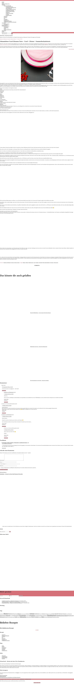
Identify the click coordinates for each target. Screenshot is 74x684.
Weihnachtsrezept (28, 617)
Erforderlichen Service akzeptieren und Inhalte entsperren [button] (10, 677)
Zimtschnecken (49, 617)
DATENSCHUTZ (28, 679)
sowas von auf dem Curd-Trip (5, 44)
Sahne (11, 615)
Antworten (4, 390)
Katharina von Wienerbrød (8, 392)
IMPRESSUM (22, 679)
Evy (2, 385)
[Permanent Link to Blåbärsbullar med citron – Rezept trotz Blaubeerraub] (15, 346)
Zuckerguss (57, 617)
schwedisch (32, 615)
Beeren (24, 262)
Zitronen (51, 262)
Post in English (71, 49)
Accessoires (4, 647)
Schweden (27, 615)
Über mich (4, 655)
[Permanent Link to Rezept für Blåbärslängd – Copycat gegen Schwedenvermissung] (15, 312)
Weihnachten (23, 617)
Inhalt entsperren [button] (3, 676)
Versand (3, 649)
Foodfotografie (4, 656)
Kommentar (2, 460)
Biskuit (27, 262)
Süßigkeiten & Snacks (6, 640)
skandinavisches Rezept (62, 615)
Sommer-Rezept (10, 617)
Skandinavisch (51, 615)
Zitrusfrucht (56, 262)
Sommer (6, 617)
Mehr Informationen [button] (3, 675)
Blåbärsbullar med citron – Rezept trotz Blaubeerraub (38, 346)
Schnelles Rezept (15, 615)
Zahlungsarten (4, 650)
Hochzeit (40, 262)
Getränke (3, 638)
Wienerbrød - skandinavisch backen (6, 35)
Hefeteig (32, 613)
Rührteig (8, 615)
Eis (2, 637)
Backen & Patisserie (7, 262)
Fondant (37, 262)
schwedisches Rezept (39, 615)
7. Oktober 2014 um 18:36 (6, 416)
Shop (3, 645)
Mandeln (56, 613)
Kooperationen (4, 657)
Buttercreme (31, 262)
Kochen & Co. (4, 639)
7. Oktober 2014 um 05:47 (6, 405)
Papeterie (3, 648)
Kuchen (53, 613)
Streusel (13, 617)
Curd (34, 262)
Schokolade (22, 615)
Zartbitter (40, 617)
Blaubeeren (10, 613)
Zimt (42, 617)
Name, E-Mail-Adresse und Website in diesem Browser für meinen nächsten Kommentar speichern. (18, 467)
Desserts (3, 636)
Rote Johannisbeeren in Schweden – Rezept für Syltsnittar (39, 380)
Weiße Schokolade (35, 617)
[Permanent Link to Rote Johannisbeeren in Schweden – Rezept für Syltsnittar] (15, 380)
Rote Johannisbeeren (46, 262)
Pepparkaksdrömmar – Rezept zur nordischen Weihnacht (12, 602)
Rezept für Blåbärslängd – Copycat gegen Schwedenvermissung (40, 312)
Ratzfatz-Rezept (3, 615)
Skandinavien (45, 615)
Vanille (16, 617)
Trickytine (46, 43)
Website (1, 465)
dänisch (19, 613)
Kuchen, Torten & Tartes (15, 262)
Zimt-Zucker (45, 617)
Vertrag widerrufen (37, 682)
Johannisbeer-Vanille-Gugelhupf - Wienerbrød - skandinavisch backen (14, 442)
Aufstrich (3, 634)
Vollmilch (19, 617)
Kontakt (3, 658)
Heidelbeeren (37, 613)
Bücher (3, 646)
